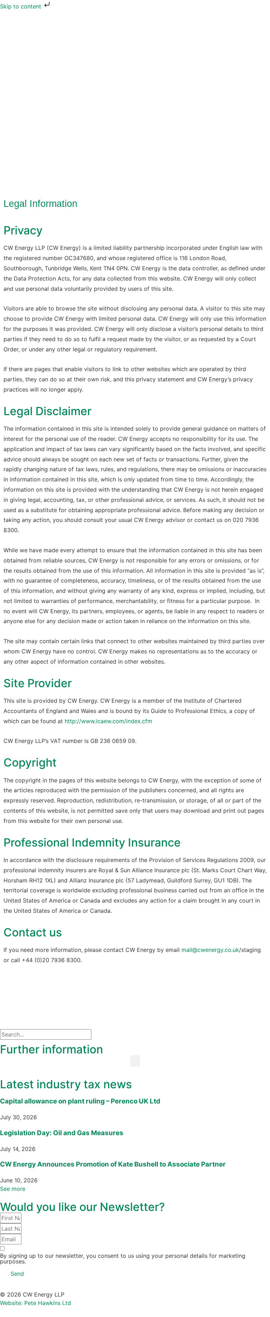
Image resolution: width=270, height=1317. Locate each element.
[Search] (103, 1034)
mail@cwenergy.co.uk (210, 949)
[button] (135, 1061)
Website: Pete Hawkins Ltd (35, 1302)
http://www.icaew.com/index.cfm (108, 721)
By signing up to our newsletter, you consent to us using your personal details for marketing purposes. (122, 1258)
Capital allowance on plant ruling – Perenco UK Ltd (80, 1101)
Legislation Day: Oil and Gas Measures (61, 1133)
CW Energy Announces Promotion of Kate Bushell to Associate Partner (113, 1164)
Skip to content (21, 6)
